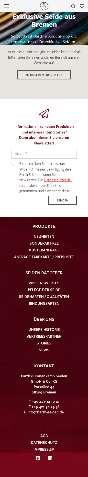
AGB (44, 435)
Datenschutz (44, 442)
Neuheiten (44, 236)
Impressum (44, 449)
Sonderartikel (44, 243)
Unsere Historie (44, 329)
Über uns (44, 319)
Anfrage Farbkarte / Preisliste (44, 256)
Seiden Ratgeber (44, 273)
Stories (44, 343)
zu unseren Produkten (44, 75)
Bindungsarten (44, 303)
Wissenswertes (44, 282)
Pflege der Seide (44, 289)
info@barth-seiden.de (45, 412)
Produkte (44, 226)
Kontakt (44, 366)
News (44, 349)
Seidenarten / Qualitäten (44, 296)
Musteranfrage (44, 250)
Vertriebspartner (44, 336)
